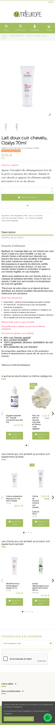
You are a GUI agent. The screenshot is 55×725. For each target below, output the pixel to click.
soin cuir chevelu (36, 215)
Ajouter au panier (29, 197)
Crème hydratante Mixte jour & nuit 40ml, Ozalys (14, 498)
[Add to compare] (27, 205)
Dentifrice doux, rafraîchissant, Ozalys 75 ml (13, 585)
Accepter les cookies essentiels (18, 719)
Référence (5, 148)
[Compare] (12, 411)
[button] (26, 445)
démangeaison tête (18, 215)
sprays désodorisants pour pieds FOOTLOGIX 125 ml (40, 586)
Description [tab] (8, 232)
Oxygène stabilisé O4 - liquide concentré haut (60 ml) (14, 418)
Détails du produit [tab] (12, 237)
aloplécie (5, 215)
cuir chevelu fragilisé (34, 218)
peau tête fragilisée (10, 220)
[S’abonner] (50, 643)
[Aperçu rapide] (16, 411)
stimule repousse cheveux (13, 218)
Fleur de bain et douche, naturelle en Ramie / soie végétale (36, 422)
